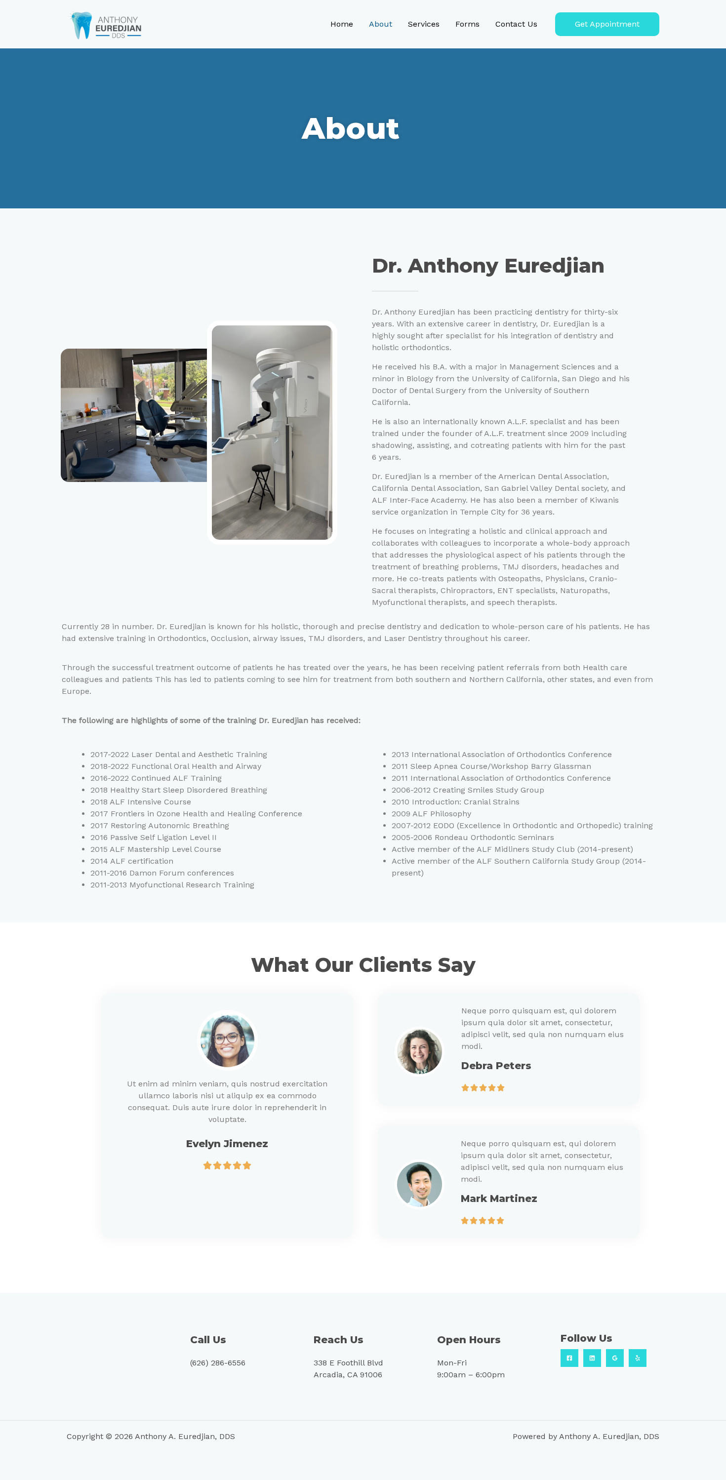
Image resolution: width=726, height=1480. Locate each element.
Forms (467, 24)
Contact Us (516, 24)
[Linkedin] (592, 1358)
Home (341, 24)
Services (424, 24)
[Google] (615, 1358)
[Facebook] (569, 1358)
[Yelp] (637, 1358)
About (380, 24)
